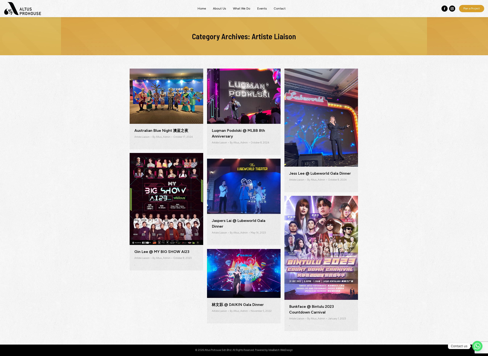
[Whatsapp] (477, 346)
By (161, 136)
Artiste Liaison (142, 136)
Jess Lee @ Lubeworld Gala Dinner (320, 173)
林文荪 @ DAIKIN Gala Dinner (238, 304)
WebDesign (286, 350)
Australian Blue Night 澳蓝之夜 (161, 130)
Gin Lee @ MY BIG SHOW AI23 (161, 251)
